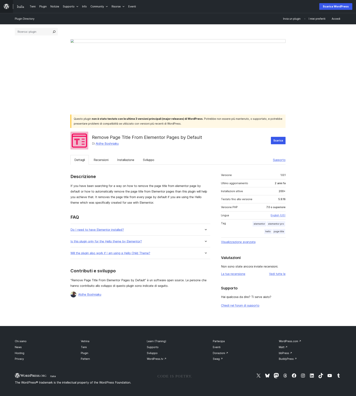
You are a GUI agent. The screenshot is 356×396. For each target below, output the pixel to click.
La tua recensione (233, 274)
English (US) (278, 215)
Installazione (125, 160)
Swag (218, 358)
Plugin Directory (24, 18)
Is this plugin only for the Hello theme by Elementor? (106, 241)
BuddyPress (288, 358)
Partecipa (219, 341)
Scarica (278, 140)
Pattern (85, 358)
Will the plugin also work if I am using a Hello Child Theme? (110, 253)
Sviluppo (148, 160)
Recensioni (101, 160)
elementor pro (276, 223)
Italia (53, 376)
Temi (84, 347)
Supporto (279, 160)
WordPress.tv (157, 358)
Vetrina (85, 341)
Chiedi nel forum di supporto (240, 305)
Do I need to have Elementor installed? (97, 230)
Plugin (84, 353)
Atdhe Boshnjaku (107, 143)
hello (268, 231)
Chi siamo (21, 341)
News (18, 347)
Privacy (19, 358)
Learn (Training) (156, 341)
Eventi (216, 347)
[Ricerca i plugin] (54, 31)
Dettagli (79, 160)
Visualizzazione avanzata (238, 242)
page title (279, 231)
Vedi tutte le (277, 274)
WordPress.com (290, 341)
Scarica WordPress (336, 6)
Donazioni (220, 353)
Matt (283, 347)
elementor (259, 223)
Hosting (19, 353)
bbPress (285, 353)
